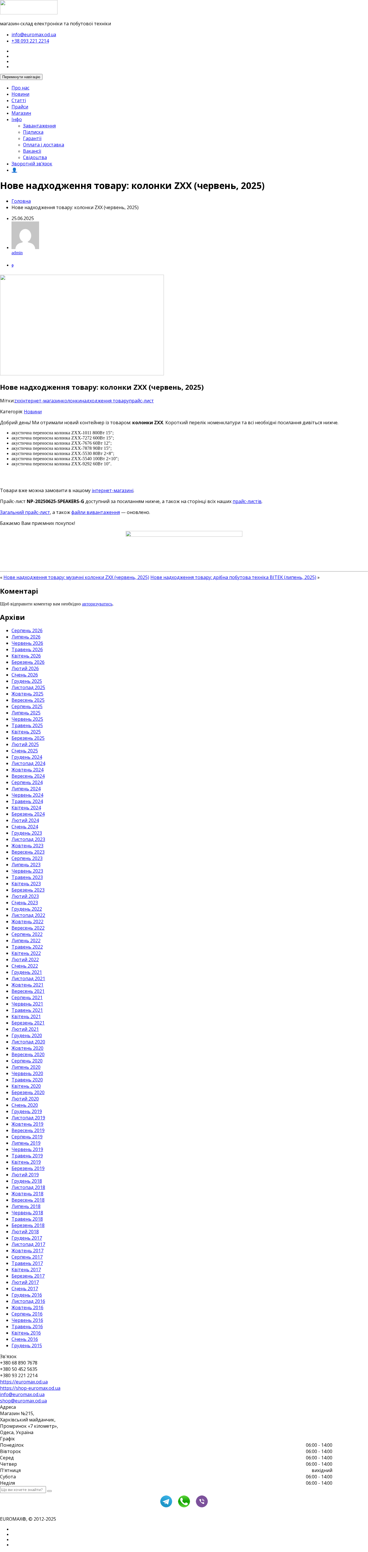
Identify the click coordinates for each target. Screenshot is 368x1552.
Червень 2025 (27, 719)
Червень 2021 (27, 1004)
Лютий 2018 (25, 1231)
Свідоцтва (35, 157)
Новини (20, 94)
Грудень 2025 (27, 681)
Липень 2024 (26, 788)
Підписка (33, 132)
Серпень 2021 (27, 997)
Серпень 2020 (27, 1061)
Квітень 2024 (26, 807)
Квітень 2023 (26, 883)
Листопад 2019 (28, 1118)
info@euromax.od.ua (34, 34)
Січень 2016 (25, 1339)
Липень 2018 (26, 1206)
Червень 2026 (27, 643)
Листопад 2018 (28, 1187)
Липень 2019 (26, 1143)
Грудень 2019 (27, 1111)
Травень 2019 (27, 1155)
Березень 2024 (28, 814)
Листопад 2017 (28, 1244)
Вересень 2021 (28, 991)
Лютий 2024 (25, 820)
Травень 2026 (27, 649)
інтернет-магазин (41, 400)
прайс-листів (247, 501)
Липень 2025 (26, 713)
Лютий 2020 (25, 1099)
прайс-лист (141, 400)
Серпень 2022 (27, 934)
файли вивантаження (95, 512)
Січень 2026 (25, 675)
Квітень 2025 (26, 732)
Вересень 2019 (28, 1130)
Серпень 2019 (27, 1137)
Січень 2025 (25, 751)
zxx (17, 400)
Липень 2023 (26, 864)
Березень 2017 (28, 1276)
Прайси (20, 107)
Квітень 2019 (26, 1162)
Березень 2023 (28, 890)
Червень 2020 (27, 1073)
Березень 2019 (28, 1168)
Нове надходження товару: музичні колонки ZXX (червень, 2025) (76, 577)
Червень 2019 (27, 1149)
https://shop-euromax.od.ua (30, 1388)
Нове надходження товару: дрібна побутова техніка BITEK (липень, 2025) (233, 577)
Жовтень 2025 (27, 694)
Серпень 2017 (27, 1257)
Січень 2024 (25, 826)
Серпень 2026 (27, 630)
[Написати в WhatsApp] (184, 1506)
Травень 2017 (27, 1263)
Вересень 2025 (28, 700)
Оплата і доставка (43, 145)
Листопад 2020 (28, 1042)
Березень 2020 (28, 1092)
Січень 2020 (25, 1105)
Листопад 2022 (28, 915)
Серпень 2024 (27, 782)
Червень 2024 (27, 795)
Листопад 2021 (28, 978)
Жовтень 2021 (27, 985)
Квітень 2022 (26, 953)
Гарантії (32, 138)
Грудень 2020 (27, 1035)
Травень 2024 (27, 801)
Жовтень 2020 (27, 1048)
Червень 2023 (27, 871)
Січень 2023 (25, 902)
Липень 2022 (26, 940)
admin (17, 252)
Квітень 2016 (26, 1333)
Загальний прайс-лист (25, 512)
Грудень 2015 (27, 1345)
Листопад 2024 (28, 763)
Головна (21, 201)
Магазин (21, 113)
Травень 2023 (27, 877)
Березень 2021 (28, 1023)
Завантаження (39, 126)
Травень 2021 (27, 1010)
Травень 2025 (27, 725)
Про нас (20, 88)
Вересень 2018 (28, 1200)
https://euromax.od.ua (24, 1382)
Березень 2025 (28, 738)
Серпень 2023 (27, 858)
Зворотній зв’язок (32, 163)
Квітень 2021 (26, 1016)
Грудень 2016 (27, 1295)
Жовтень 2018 (27, 1193)
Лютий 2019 (25, 1174)
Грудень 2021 (27, 972)
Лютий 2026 (25, 668)
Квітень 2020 (26, 1086)
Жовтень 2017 (27, 1250)
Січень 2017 (25, 1288)
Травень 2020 (27, 1080)
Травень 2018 (27, 1219)
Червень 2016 (27, 1320)
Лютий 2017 (25, 1282)
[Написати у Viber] (202, 1506)
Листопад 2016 (28, 1301)
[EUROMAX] (28, 12)
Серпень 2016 (27, 1314)
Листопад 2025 (28, 687)
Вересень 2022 (28, 928)
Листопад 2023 (28, 839)
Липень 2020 (26, 1067)
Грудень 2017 (27, 1238)
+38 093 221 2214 (30, 41)
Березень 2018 (28, 1225)
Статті (19, 100)
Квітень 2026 (26, 656)
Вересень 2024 (28, 776)
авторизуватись (97, 603)
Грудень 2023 (27, 833)
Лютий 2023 (25, 896)
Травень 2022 (27, 947)
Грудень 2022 (27, 909)
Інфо (17, 119)
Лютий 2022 (25, 959)
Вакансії (32, 151)
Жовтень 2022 (27, 921)
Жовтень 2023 (27, 845)
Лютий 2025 (25, 744)
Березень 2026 (28, 662)
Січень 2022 (25, 966)
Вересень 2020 (28, 1054)
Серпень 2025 (27, 706)
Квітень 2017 (26, 1269)
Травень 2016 (27, 1326)
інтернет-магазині (112, 490)
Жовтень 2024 (27, 770)
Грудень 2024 (27, 757)
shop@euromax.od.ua (23, 1401)
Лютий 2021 (25, 1029)
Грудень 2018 (27, 1181)
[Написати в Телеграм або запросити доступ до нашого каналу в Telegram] (166, 1506)
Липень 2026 (26, 637)
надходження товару (105, 400)
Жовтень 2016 (27, 1307)
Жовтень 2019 (27, 1124)
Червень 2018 (27, 1212)
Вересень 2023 (28, 852)
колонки (71, 400)
